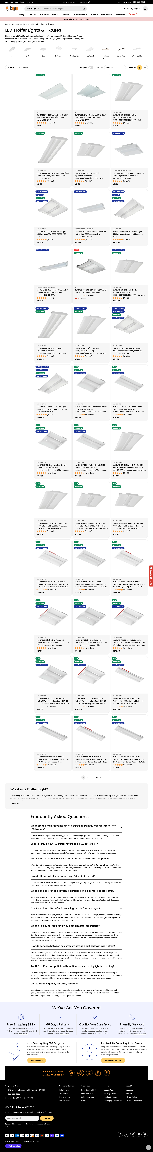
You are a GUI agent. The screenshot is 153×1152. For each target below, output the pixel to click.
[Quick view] (68, 77)
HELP (119, 2)
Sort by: (100, 67)
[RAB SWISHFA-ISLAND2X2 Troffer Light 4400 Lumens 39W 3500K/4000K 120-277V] (53, 208)
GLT (38, 112)
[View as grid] (139, 67)
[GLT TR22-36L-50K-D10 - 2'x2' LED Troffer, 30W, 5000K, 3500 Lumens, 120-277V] (91, 266)
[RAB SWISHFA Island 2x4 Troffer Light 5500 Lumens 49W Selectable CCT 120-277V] (129, 208)
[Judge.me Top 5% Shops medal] (98, 1073)
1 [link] (83, 777)
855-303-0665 (139, 2)
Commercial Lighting (20, 24)
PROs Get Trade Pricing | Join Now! (19, 2)
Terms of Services (35, 1124)
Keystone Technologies (122, 170)
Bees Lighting (16, 1141)
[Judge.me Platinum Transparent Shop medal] (80, 1073)
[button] (54, 19)
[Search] (84, 8)
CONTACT (127, 2)
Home (7, 24)
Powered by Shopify (31, 1141)
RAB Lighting (118, 112)
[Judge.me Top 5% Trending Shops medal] (106, 1073)
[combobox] (55, 8)
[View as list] (145, 67)
